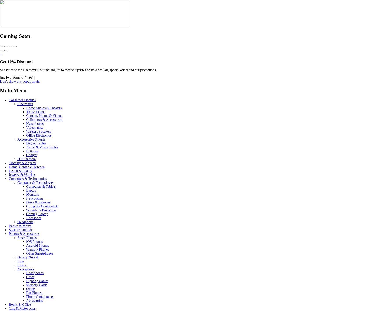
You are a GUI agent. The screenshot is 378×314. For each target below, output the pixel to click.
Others (30, 289)
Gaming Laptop (37, 214)
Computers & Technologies (28, 178)
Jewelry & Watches (22, 175)
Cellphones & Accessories (44, 119)
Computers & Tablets (41, 186)
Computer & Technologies (36, 182)
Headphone (25, 222)
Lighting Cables (37, 281)
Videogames (34, 127)
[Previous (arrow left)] (2, 50)
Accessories (26, 269)
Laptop (31, 190)
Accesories (33, 218)
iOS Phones (34, 241)
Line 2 (22, 265)
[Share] (6, 46)
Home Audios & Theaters (44, 108)
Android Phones (37, 245)
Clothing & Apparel (22, 163)
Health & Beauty (20, 171)
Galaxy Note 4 (28, 257)
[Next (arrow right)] (6, 50)
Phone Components (39, 296)
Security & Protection (41, 210)
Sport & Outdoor (20, 230)
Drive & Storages (38, 202)
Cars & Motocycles (22, 308)
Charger (31, 155)
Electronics (25, 104)
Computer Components (42, 206)
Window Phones (37, 249)
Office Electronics (38, 135)
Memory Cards (36, 285)
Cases (30, 277)
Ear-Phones (34, 293)
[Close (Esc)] (2, 46)
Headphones (35, 123)
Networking (34, 198)
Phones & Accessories (24, 234)
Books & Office (20, 304)
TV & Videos (35, 112)
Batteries (32, 151)
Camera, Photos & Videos (44, 116)
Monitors (32, 194)
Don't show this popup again (20, 81)
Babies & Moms (20, 226)
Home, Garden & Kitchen (27, 167)
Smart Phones (27, 237)
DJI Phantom (27, 159)
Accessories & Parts (31, 139)
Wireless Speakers (38, 131)
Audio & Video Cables (42, 147)
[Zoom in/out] (15, 46)
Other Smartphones (39, 253)
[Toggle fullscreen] (10, 46)
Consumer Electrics (22, 100)
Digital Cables (36, 143)
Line (21, 261)
